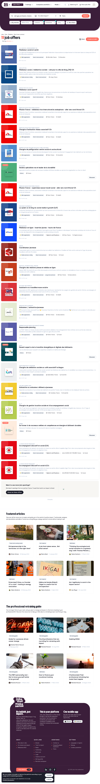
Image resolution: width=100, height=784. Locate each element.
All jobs (37, 743)
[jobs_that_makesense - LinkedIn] (46, 769)
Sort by (6, 41)
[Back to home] (19, 702)
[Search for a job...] (65, 4)
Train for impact (39, 745)
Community (38, 750)
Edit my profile (39, 759)
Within (25, 22)
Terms (54, 749)
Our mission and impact (24, 745)
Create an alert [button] (92, 39)
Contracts (39, 22)
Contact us (56, 743)
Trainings (28, 4)
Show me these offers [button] (15, 492)
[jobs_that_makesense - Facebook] (54, 769)
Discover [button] (92, 177)
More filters (72, 22)
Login (36, 754)
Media (57, 4)
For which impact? (43, 16)
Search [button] (85, 16)
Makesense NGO (22, 747)
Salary (59, 22)
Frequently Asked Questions (57, 745)
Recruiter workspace (40, 761)
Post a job (38, 752)
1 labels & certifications (52, 235)
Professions (51, 22)
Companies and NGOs (43, 4)
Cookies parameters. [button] (8, 780)
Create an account (40, 756)
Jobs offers (16, 4)
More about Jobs (22, 743)
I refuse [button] (49, 779)
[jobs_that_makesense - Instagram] (50, 769)
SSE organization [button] (25, 57)
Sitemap (73, 745)
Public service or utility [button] (26, 77)
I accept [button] (49, 775)
